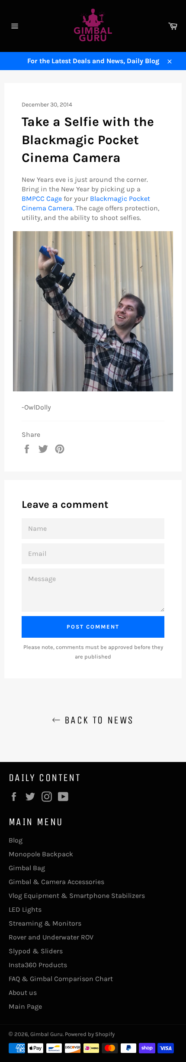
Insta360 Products (38, 965)
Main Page (25, 1006)
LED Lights (25, 909)
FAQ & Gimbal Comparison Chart (61, 979)
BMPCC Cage (42, 198)
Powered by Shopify (90, 1034)
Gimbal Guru (46, 1034)
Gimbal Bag (27, 868)
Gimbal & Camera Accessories (56, 882)
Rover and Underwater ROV (51, 937)
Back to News (97, 720)
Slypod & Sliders (36, 951)
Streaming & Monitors (45, 923)
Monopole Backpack (41, 854)
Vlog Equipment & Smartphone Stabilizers (77, 895)
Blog (15, 840)
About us (23, 992)
